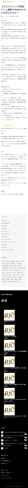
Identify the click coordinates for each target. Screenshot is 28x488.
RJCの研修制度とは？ (6, 460)
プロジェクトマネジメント (10, 241)
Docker (5, 220)
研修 (18, 281)
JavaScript (12, 263)
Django (5, 228)
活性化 (13, 281)
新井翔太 (6, 338)
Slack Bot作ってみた (8, 321)
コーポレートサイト (5, 475)
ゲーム (3, 272)
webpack (23, 268)
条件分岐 (4, 281)
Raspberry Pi (7, 223)
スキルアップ (5, 194)
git (2, 263)
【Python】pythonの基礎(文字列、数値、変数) (15, 384)
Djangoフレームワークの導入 (10, 440)
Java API (6, 448)
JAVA (5, 244)
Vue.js (5, 236)
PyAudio (15, 265)
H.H (5, 402)
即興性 (3, 279)
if (5, 263)
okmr (5, 417)
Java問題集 (5, 265)
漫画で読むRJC (4, 455)
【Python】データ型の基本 (10, 336)
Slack (14, 268)
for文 (22, 261)
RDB (11, 268)
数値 (16, 279)
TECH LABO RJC (8, 2)
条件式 (9, 281)
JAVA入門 (19, 263)
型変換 (8, 279)
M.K (13, 16)
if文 (8, 263)
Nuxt (10, 265)
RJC (5, 323)
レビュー (15, 277)
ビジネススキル (7, 239)
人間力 (19, 277)
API (6, 261)
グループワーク (17, 270)
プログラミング (7, 234)
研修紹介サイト (4, 463)
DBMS (13, 261)
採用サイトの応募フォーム (7, 472)
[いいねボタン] (2, 191)
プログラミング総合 (8, 249)
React (5, 226)
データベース (7, 231)
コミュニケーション (11, 272)
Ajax (3, 261)
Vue (18, 268)
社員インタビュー (5, 470)
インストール (5, 270)
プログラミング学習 (13, 194)
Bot (9, 261)
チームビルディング (6, 274)
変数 (12, 279)
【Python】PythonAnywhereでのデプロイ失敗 (15, 416)
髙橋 (5, 354)
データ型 (22, 274)
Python (18, 16)
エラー (11, 270)
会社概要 (3, 458)
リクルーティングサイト (6, 478)
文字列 (19, 279)
